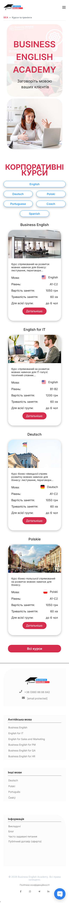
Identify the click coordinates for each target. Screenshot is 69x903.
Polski (11, 786)
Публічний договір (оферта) (25, 841)
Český (12, 797)
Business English (34, 225)
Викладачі (14, 826)
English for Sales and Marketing (26, 739)
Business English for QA (22, 750)
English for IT (34, 329)
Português (14, 791)
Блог (11, 831)
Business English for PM (22, 744)
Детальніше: (34, 311)
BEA (6, 17)
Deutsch (34, 434)
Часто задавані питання (22, 836)
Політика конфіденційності (35, 885)
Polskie (34, 539)
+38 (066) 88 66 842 (37, 692)
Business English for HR (21, 756)
